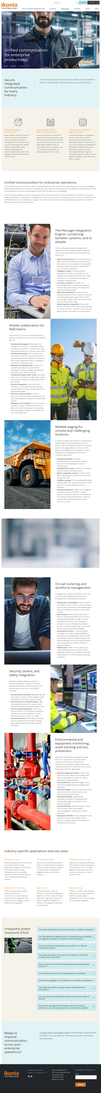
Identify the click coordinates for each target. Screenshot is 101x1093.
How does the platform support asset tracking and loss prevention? (62, 988)
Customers (13, 66)
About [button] (87, 9)
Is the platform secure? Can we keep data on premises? (62, 973)
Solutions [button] (52, 9)
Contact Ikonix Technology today (54, 1032)
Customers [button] (65, 9)
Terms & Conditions (35, 1070)
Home (6, 66)
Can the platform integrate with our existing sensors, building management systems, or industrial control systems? (65, 937)
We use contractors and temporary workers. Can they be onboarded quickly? (63, 947)
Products (77, 9)
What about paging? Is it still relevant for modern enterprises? (65, 980)
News (97, 9)
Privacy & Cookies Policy (37, 1072)
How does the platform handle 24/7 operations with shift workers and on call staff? (63, 956)
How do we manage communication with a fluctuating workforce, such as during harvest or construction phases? (63, 1007)
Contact (83, 2)
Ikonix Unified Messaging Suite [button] (33, 9)
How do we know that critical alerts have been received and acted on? (64, 965)
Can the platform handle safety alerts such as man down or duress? (64, 997)
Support (92, 2)
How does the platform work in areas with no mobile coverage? (65, 929)
